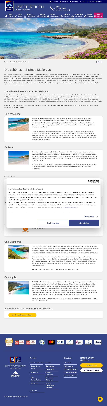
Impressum (34, 372)
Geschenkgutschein (37, 363)
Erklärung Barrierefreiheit (36, 379)
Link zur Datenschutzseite (67, 207)
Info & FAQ (34, 383)
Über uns (34, 390)
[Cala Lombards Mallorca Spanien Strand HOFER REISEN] (18, 252)
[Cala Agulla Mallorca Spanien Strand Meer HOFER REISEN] (18, 287)
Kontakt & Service (91, 370)
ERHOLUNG (79, 15)
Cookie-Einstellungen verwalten (50, 385)
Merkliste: (95, 1)
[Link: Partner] (12, 359)
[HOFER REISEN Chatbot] (100, 399)
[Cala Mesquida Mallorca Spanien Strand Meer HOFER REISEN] (18, 124)
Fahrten (43, 15)
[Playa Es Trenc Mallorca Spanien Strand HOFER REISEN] (18, 157)
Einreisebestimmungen (71, 376)
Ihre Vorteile (50, 369)
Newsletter (75, 1)
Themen (90, 15)
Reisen (11, 15)
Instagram (65, 1)
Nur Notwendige (53, 223)
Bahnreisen (54, 15)
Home (6, 62)
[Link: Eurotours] (15, 374)
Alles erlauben (84, 223)
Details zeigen (90, 216)
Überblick (68, 363)
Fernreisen (31, 15)
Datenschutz (50, 366)
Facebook (55, 1)
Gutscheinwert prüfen (35, 367)
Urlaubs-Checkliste (49, 373)
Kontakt (48, 363)
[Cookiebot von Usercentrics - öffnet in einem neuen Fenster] (90, 181)
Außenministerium (71, 372)
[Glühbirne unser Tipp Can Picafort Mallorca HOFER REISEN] (18, 229)
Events (67, 15)
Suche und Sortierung (49, 379)
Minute (99, 15)
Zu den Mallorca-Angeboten (22, 315)
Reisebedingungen (71, 369)
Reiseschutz (69, 366)
